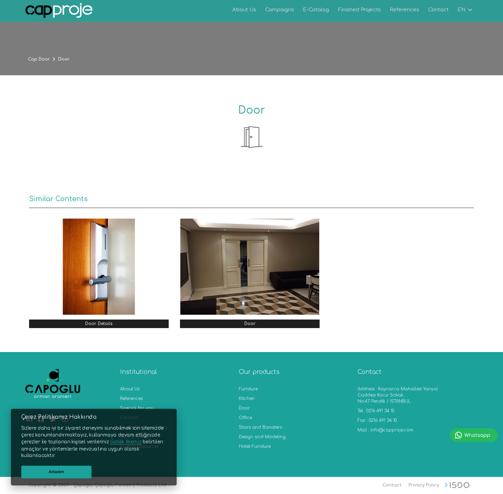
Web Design (456, 486)
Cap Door (39, 59)
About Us (130, 389)
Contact (392, 485)
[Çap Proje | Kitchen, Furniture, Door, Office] (59, 11)
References (131, 398)
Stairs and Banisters (260, 427)
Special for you (137, 408)
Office (245, 417)
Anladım (56, 471)
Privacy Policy (424, 485)
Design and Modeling (262, 436)
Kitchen (247, 398)
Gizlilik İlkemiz (125, 442)
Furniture (248, 389)
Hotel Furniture (255, 446)
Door (244, 408)
